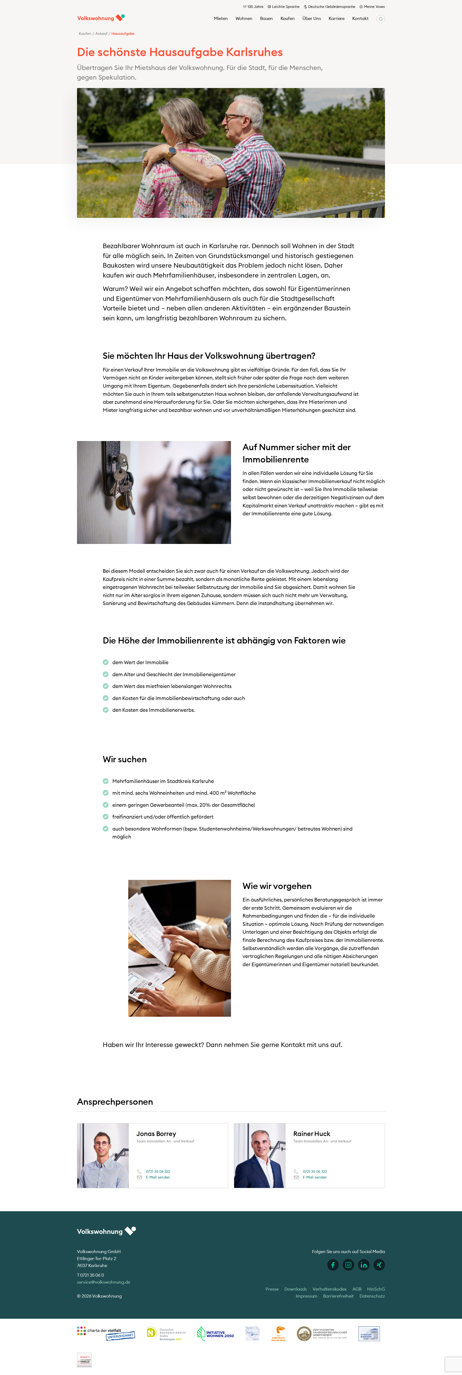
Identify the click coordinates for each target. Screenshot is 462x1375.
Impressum (307, 1296)
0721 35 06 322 (158, 1171)
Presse (272, 1289)
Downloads (295, 1289)
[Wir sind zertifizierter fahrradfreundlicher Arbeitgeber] (322, 1333)
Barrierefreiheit (338, 1296)
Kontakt (360, 18)
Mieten (221, 18)
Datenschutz (372, 1296)
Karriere (337, 18)
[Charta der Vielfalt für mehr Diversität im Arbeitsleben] (106, 1333)
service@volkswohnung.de (103, 1282)
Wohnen (244, 18)
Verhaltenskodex (329, 1289)
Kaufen (288, 18)
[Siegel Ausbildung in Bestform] (369, 1333)
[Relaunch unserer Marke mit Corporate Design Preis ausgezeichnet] (278, 1333)
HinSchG (376, 1289)
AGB (357, 1289)
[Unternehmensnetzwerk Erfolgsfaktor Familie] (84, 1360)
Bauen (266, 18)
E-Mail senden (158, 1177)
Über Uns (311, 18)
